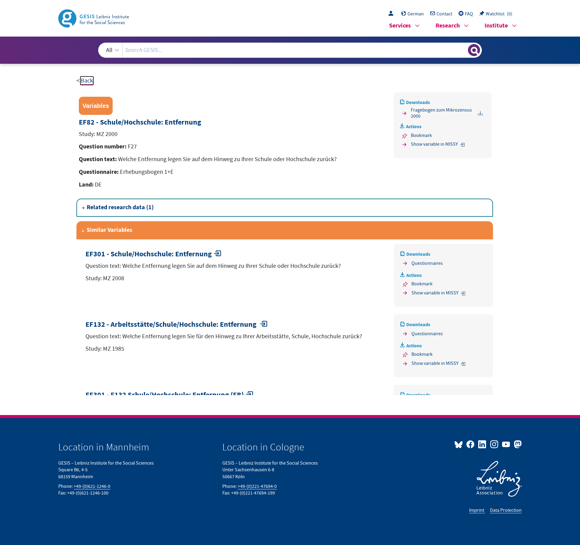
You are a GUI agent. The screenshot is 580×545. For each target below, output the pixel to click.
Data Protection (506, 510)
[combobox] (290, 50)
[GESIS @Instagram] (494, 444)
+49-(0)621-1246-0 (92, 486)
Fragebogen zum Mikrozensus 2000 (441, 113)
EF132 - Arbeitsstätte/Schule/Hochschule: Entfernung (171, 325)
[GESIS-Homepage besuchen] (94, 18)
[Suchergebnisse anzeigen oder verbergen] (474, 50)
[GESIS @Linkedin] (482, 444)
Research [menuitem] (448, 26)
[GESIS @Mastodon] (517, 444)
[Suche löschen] (463, 50)
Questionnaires (427, 263)
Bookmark (421, 135)
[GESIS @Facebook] (471, 444)
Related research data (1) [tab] (120, 207)
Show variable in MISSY (434, 144)
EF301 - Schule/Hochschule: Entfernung (148, 254)
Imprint (477, 510)
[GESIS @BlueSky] (460, 444)
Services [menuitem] (400, 26)
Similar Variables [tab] (109, 230)
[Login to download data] (392, 14)
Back (87, 81)
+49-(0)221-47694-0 (257, 486)
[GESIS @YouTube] (506, 444)
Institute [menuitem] (496, 26)
